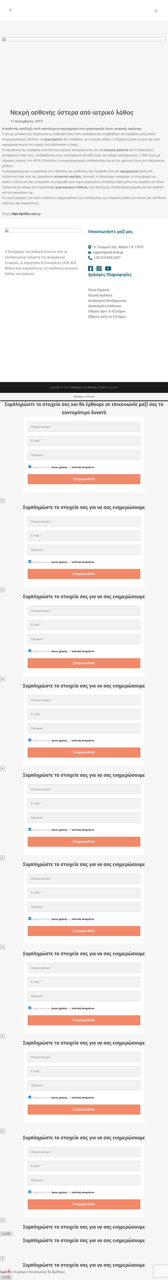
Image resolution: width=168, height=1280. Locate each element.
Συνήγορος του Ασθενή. (83, 387)
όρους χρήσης (59, 467)
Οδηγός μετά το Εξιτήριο (107, 317)
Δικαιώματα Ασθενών (104, 306)
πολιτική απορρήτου (83, 467)
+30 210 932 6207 (107, 258)
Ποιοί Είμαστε (98, 290)
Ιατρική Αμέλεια (100, 295)
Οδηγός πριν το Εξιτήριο (106, 311)
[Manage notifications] (9, 1271)
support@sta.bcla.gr (108, 252)
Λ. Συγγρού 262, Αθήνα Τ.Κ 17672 (118, 247)
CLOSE (6, 1233)
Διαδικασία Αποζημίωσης (107, 301)
